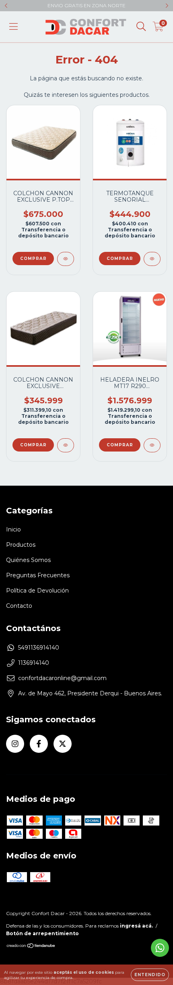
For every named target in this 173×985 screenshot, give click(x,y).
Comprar (33, 258)
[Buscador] (141, 26)
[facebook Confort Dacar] (39, 744)
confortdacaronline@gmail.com (62, 678)
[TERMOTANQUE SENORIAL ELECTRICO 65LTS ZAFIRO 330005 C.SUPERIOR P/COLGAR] (152, 259)
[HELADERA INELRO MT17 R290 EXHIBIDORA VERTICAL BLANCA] (152, 445)
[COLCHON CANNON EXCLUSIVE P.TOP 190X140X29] (65, 259)
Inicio (13, 529)
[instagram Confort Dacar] (15, 744)
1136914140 (33, 662)
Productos (20, 544)
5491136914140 (38, 647)
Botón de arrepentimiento (42, 933)
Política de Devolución (37, 590)
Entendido (149, 974)
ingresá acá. (136, 926)
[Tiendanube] (31, 946)
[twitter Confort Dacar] (63, 744)
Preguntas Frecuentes (38, 575)
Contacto (19, 605)
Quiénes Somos (28, 560)
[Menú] (13, 26)
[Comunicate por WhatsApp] (160, 948)
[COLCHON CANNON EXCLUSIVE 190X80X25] (65, 445)
